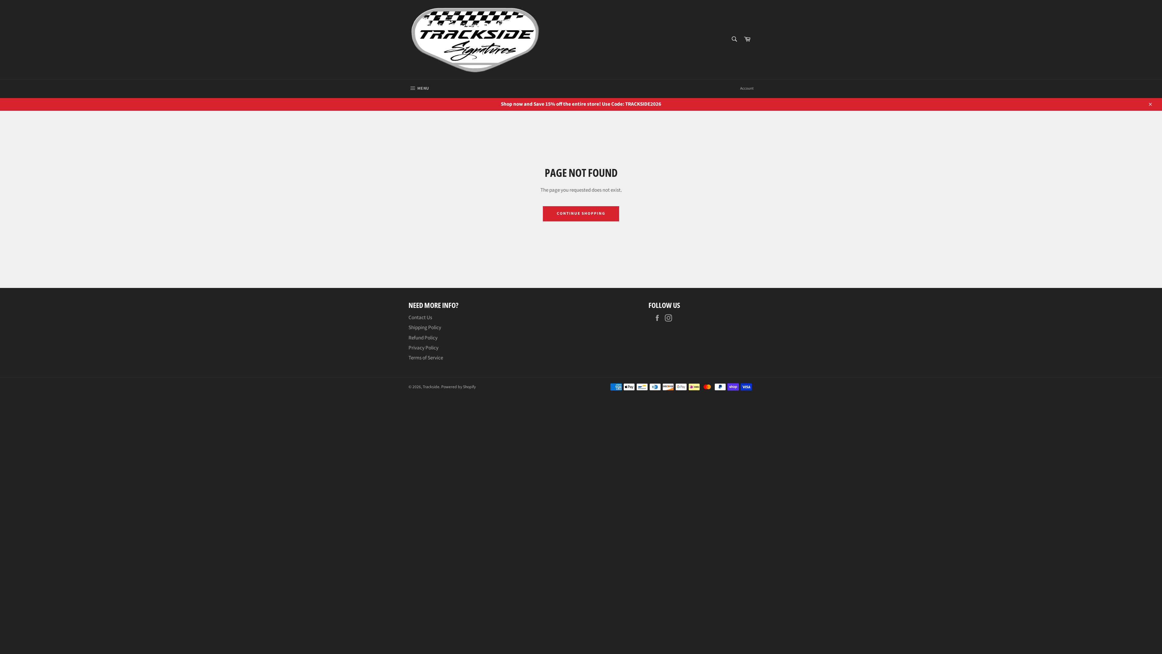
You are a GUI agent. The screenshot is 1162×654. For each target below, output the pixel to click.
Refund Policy (423, 338)
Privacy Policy (423, 348)
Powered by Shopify (458, 387)
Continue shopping (581, 213)
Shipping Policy (425, 327)
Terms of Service (426, 358)
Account (746, 88)
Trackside (431, 387)
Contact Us (420, 317)
